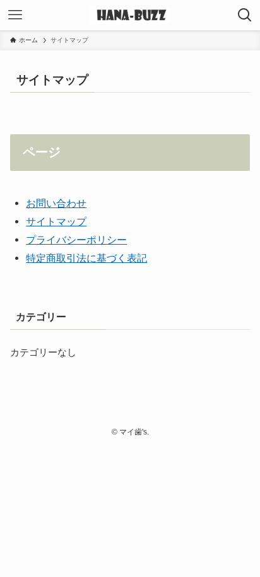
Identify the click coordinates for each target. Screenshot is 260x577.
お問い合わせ (56, 203)
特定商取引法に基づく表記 (86, 258)
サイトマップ (56, 221)
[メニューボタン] (15, 15)
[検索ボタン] (245, 15)
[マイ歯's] (130, 15)
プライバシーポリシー (76, 239)
